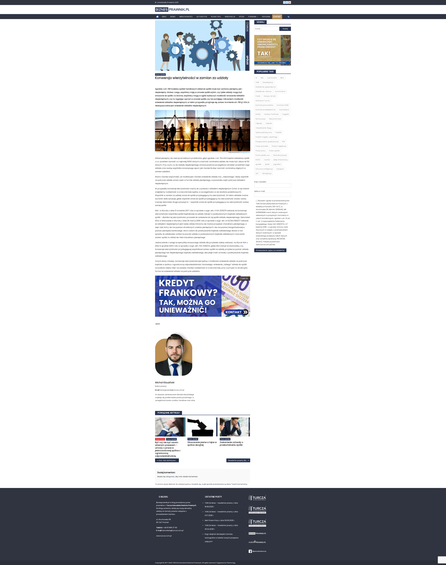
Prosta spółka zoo (263, 155)
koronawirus (284, 110)
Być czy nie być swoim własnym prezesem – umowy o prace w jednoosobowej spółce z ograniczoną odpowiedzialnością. (167, 449)
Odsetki (269, 123)
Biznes (172, 16)
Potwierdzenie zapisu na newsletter (270, 250)
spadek (258, 164)
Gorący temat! (270, 96)
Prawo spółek (160, 75)
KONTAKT (277, 16)
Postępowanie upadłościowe (267, 141)
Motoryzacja (261, 119)
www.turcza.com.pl (164, 536)
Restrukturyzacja (280, 155)
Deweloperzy (268, 82)
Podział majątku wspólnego (267, 137)
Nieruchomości (186, 16)
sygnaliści (277, 164)
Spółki (241, 16)
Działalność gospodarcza (266, 87)
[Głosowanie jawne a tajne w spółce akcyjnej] (202, 426)
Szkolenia (266, 16)
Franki (258, 96)
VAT (257, 173)
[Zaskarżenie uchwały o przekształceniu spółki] (235, 426)
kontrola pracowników (264, 105)
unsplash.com (245, 152)
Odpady (259, 123)
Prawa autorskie (262, 146)
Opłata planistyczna (264, 132)
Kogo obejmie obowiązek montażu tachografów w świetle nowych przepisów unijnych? (221, 538)
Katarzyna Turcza (263, 100)
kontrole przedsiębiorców (266, 110)
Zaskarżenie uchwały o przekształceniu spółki (231, 443)
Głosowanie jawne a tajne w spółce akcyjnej (202, 443)
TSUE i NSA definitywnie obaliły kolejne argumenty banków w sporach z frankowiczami (168, 460)
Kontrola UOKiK (283, 105)
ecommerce (280, 91)
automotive (272, 78)
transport (280, 169)
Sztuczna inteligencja (264, 169)
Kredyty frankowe (271, 114)
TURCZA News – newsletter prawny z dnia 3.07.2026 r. (221, 514)
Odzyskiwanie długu (264, 128)
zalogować (170, 476)
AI (256, 78)
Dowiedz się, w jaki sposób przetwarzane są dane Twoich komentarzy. (220, 484)
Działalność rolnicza (263, 91)
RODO (258, 160)
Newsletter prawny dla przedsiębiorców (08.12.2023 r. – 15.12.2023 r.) (239, 460)
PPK (283, 141)
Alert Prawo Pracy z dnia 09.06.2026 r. (220, 520)
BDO (282, 78)
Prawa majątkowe (279, 146)
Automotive (202, 16)
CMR (257, 82)
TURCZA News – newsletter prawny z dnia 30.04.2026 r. (221, 527)
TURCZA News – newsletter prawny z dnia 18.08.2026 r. (221, 505)
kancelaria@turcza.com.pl (172, 530)
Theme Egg (231, 563)
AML (262, 78)
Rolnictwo (216, 16)
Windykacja (230, 16)
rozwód (267, 160)
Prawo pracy (160, 439)
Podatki (278, 132)
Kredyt (258, 114)
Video (164, 16)
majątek (285, 114)
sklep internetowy (280, 160)
